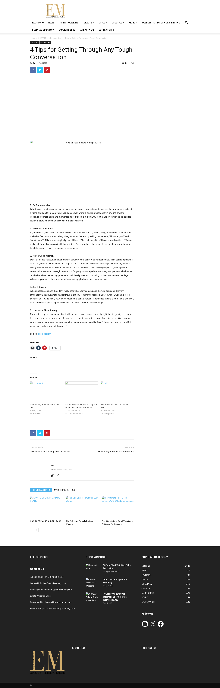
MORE (132, 22)
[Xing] (58, 476)
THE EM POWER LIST (69, 22)
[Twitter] (53, 476)
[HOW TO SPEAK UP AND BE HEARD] (46, 507)
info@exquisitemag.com (54, 583)
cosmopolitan (44, 333)
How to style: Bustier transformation (116, 451)
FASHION (36, 22)
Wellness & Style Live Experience (161, 22)
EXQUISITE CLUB (67, 29)
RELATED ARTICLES (41, 490)
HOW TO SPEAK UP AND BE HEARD (45, 521)
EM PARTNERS (86, 29)
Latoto (48, 596)
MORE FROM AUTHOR (64, 490)
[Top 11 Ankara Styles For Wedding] (93, 583)
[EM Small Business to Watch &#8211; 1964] (117, 391)
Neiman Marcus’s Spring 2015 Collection (50, 451)
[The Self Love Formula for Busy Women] (82, 507)
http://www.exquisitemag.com (61, 470)
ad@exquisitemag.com (64, 608)
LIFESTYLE (117, 22)
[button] (186, 23)
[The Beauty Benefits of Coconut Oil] (46, 391)
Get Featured (106, 29)
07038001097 (56, 577)
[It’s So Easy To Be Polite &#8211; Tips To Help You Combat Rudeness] (81, 391)
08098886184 (40, 577)
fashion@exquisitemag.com (58, 602)
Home (32, 38)
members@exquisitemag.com (58, 589)
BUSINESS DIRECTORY (43, 29)
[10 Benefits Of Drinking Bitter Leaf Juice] (93, 569)
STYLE (102, 22)
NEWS (51, 22)
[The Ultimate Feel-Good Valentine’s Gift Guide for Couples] (118, 507)
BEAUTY (88, 22)
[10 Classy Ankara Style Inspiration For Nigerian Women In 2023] (93, 597)
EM (34, 63)
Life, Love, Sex (55, 38)
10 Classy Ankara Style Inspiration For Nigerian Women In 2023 (115, 597)
